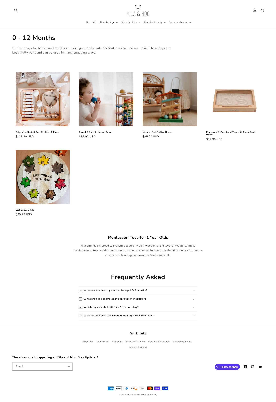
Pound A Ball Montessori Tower (95, 132)
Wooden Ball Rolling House (157, 132)
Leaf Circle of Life (25, 210)
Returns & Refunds (159, 341)
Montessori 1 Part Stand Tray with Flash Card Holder (230, 133)
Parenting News (182, 341)
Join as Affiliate (138, 347)
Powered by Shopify (147, 394)
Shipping (117, 341)
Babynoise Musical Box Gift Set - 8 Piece (37, 132)
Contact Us (103, 341)
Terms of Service (135, 341)
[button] (16, 10)
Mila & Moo (132, 394)
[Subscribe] (68, 366)
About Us (87, 341)
